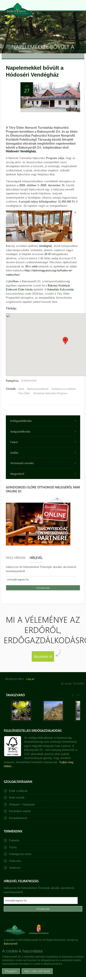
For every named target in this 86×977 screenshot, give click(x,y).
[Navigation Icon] (81, 5)
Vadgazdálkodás (20, 431)
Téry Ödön (24, 393)
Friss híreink (15, 558)
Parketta (14, 840)
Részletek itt (43, 656)
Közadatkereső (18, 818)
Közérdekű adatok (20, 811)
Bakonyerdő (11, 943)
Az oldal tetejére (72, 683)
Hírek (21, 389)
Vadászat (14, 867)
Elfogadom (11, 971)
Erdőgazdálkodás (21, 420)
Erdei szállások (18, 790)
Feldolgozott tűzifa (20, 854)
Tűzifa (12, 847)
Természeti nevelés (22, 463)
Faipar (14, 442)
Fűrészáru (15, 861)
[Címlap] (17, 10)
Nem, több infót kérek (37, 971)
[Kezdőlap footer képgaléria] (21, 720)
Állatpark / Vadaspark (22, 804)
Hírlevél (36, 558)
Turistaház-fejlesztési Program (50, 393)
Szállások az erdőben (63, 389)
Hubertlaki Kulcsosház (60, 289)
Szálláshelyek (29, 380)
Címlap (30, 679)
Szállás (14, 452)
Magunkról (17, 473)
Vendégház (45, 246)
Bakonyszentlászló (37, 389)
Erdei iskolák (17, 797)
